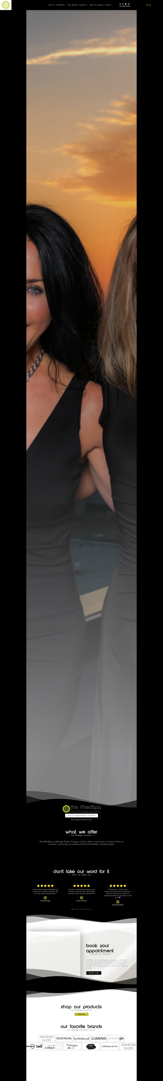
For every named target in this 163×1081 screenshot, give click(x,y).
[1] (72, 909)
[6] (81, 909)
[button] (61, 5)
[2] (74, 909)
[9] (86, 909)
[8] (84, 909)
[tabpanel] (45, 893)
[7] (82, 909)
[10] (87, 909)
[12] (91, 909)
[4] (77, 909)
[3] (75, 909)
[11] (89, 909)
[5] (79, 909)
